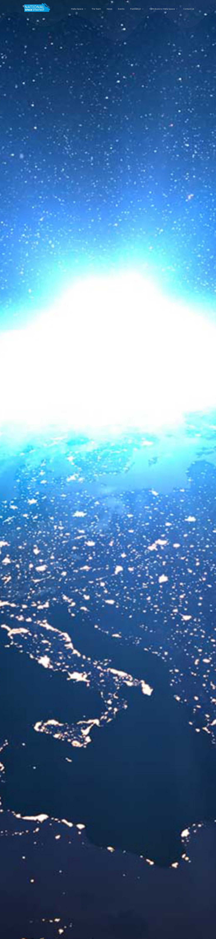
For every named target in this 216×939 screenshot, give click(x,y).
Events (121, 9)
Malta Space (77, 9)
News (109, 9)
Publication (135, 9)
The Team (96, 9)
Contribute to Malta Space (162, 9)
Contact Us (188, 9)
